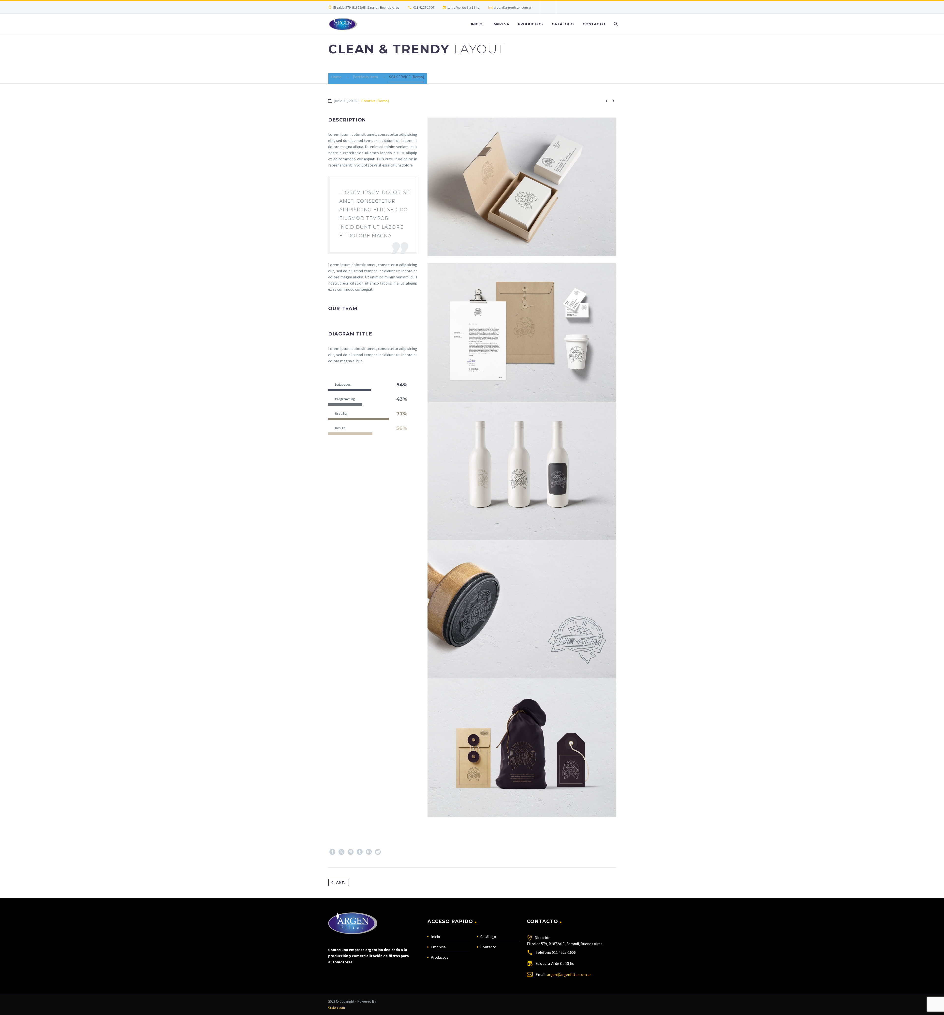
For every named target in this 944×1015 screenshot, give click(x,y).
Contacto (594, 24)
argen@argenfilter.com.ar (512, 7)
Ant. (340, 882)
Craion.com (336, 1007)
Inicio (477, 24)
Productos (530, 24)
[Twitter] (341, 852)
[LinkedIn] (369, 852)
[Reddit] (378, 852)
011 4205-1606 (423, 7)
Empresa (500, 24)
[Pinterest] (351, 852)
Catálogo (563, 24)
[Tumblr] (360, 852)
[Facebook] (332, 852)
